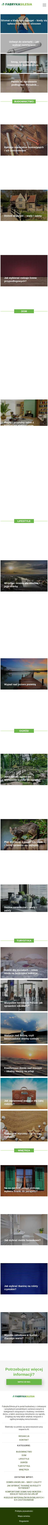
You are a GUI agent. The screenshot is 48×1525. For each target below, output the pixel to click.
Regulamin (24, 1521)
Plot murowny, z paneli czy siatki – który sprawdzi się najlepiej (23, 844)
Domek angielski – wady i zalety (23, 215)
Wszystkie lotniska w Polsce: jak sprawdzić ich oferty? (23, 1004)
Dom (24, 311)
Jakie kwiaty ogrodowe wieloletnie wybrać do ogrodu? (22, 778)
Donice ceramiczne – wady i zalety (20, 909)
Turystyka (24, 940)
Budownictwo (24, 101)
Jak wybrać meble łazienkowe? (22, 1240)
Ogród (24, 730)
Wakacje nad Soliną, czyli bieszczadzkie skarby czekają (21, 1037)
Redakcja (24, 1436)
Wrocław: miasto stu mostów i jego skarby (22, 585)
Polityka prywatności (24, 1511)
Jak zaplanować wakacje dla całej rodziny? (24, 1102)
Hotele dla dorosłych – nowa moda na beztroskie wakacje (21, 972)
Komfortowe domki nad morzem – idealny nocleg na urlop (23, 1070)
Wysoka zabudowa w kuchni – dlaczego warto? (21, 1337)
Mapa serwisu (24, 1516)
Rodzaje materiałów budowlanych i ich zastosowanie (24, 149)
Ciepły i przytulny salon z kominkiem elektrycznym (19, 424)
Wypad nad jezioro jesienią (20, 684)
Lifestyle (24, 521)
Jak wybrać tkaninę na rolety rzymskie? (21, 1288)
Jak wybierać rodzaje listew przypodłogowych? (20, 279)
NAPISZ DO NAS (24, 1382)
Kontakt (24, 1440)
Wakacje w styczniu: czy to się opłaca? (22, 1135)
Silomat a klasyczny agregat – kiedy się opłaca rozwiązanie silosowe (24, 22)
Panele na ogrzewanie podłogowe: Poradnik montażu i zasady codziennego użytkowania (24, 83)
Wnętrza (24, 1150)
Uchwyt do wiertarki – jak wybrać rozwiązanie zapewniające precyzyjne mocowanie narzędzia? (24, 43)
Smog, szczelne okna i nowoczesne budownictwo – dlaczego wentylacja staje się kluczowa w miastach (24, 64)
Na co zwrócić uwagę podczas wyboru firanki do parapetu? (22, 1190)
